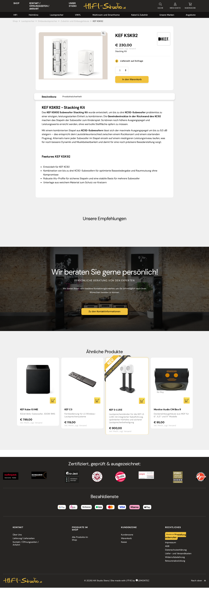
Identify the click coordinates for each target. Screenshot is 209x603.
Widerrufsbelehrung (175, 557)
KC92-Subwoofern (85, 170)
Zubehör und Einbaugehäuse (75, 21)
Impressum (170, 542)
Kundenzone (127, 534)
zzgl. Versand (130, 48)
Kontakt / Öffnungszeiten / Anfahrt (39, 6)
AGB (167, 546)
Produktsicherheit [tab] (72, 96)
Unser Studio (73, 4)
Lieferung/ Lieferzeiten (24, 538)
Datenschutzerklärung (176, 549)
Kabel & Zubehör (139, 14)
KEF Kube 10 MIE (29, 409)
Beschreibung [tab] (49, 96)
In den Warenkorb (132, 79)
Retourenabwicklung (175, 560)
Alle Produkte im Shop (80, 538)
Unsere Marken (166, 14)
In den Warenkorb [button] (53, 400)
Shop (16, 3)
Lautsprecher (56, 14)
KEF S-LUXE (115, 409)
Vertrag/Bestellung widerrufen (175, 536)
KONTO (175, 8)
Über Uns (17, 534)
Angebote (191, 14)
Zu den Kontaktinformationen (104, 311)
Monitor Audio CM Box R (167, 409)
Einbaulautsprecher (47, 21)
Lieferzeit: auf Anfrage (131, 61)
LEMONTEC (143, 580)
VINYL (78, 14)
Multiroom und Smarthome (106, 14)
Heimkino (33, 14)
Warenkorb (126, 538)
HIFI (15, 14)
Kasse (124, 542)
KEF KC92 (64, 166)
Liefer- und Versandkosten (178, 553)
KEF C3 (68, 409)
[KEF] (163, 39)
